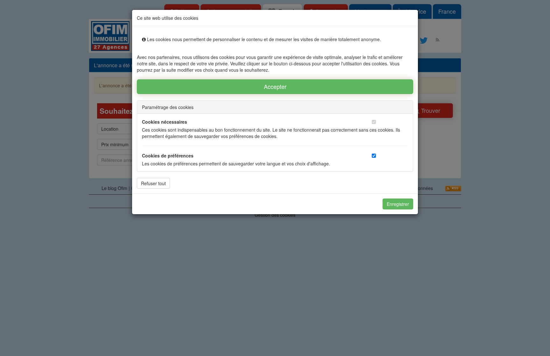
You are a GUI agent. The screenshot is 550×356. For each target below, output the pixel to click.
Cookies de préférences (168, 155)
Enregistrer (398, 204)
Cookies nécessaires (164, 122)
